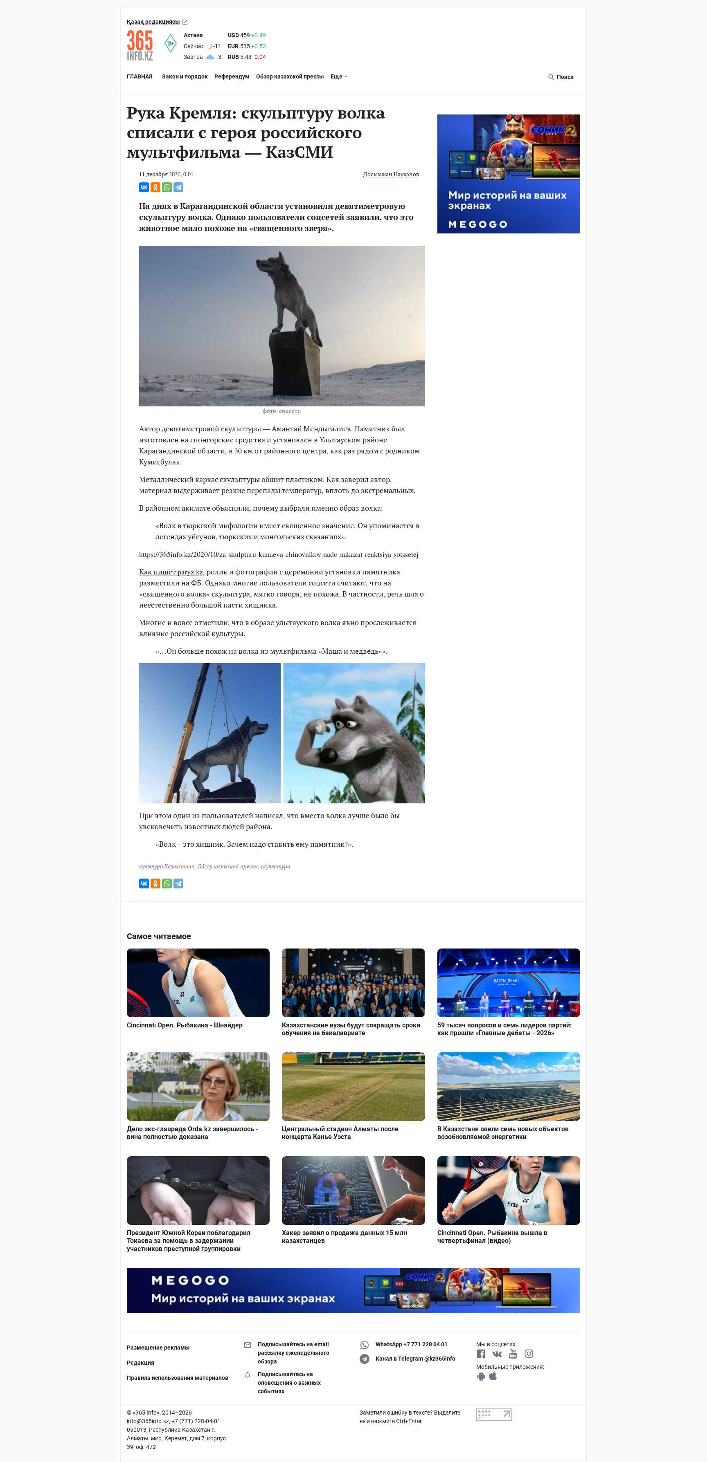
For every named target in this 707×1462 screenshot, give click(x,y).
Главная (139, 76)
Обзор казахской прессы (290, 76)
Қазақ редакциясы (153, 21)
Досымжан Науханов (391, 174)
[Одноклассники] (155, 187)
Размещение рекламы (158, 1347)
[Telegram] (178, 187)
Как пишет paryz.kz (171, 571)
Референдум (232, 76)
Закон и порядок (185, 76)
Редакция (140, 1362)
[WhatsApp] (167, 187)
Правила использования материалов (177, 1378)
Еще (336, 76)
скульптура (275, 866)
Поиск (565, 77)
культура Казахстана (166, 866)
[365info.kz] (145, 45)
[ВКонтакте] (144, 187)
